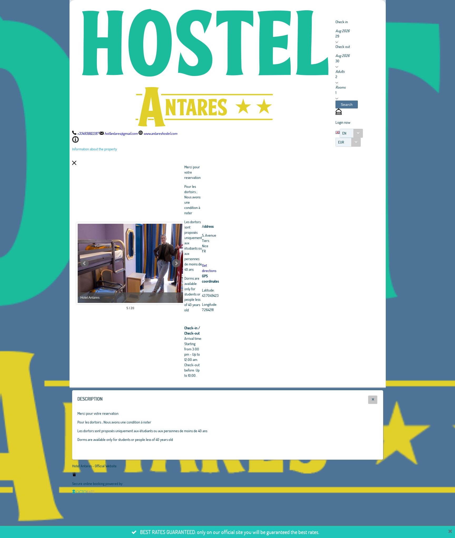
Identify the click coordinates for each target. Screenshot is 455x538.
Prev (84, 263)
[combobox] (351, 133)
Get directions (209, 268)
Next (176, 263)
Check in (341, 21)
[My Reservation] (338, 113)
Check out (342, 46)
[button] (346, 104)
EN (344, 133)
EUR (341, 142)
